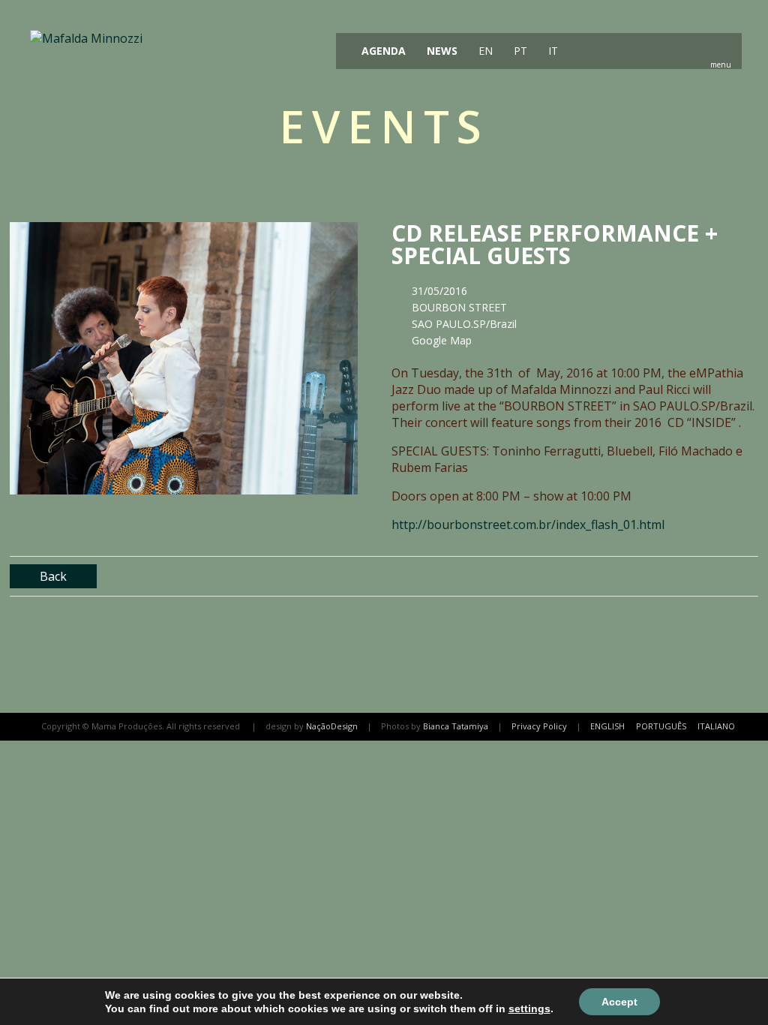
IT (551, 51)
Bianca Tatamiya (455, 726)
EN (484, 51)
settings (529, 1008)
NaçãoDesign (332, 726)
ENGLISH (607, 726)
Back (53, 576)
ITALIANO (716, 726)
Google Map (442, 340)
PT (519, 51)
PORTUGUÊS (661, 726)
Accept (620, 1002)
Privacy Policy (539, 726)
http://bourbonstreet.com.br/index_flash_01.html (528, 524)
